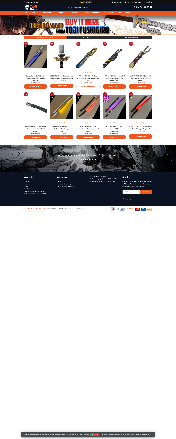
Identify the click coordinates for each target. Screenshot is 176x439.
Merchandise (124, 12)
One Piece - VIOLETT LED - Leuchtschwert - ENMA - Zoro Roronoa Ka (114, 129)
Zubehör (76, 12)
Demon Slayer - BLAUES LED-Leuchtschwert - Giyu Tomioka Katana (35, 78)
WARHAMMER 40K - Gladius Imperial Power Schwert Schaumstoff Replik (61, 77)
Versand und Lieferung (64, 184)
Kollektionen (45, 12)
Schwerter (62, 12)
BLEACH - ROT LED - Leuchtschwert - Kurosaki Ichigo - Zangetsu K (140, 128)
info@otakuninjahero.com (100, 176)
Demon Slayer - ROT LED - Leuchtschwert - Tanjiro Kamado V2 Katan (88, 129)
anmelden (149, 2)
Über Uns (27, 184)
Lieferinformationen (32, 2)
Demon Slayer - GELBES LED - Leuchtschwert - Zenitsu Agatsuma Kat (62, 129)
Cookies (40, 208)
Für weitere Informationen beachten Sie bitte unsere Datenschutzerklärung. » (126, 434)
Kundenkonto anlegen (134, 2)
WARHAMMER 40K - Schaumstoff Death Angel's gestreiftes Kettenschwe (114, 78)
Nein (96, 434)
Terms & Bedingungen (30, 208)
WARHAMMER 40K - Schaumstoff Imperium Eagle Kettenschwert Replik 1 (140, 78)
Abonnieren (146, 192)
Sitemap (45, 208)
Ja (92, 434)
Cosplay (109, 12)
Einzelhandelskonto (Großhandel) (34, 191)
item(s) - (141, 7)
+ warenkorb (35, 86)
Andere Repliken (92, 12)
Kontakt (59, 181)
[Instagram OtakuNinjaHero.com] (127, 200)
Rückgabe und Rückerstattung (66, 186)
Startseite (27, 181)
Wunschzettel (117, 2)
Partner (26, 186)
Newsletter (27, 189)
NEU (33, 12)
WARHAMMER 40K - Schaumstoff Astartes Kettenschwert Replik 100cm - (35, 129)
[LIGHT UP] (88, 25)
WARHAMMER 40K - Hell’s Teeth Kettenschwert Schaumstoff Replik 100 (88, 78)
